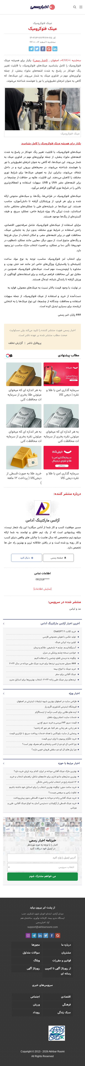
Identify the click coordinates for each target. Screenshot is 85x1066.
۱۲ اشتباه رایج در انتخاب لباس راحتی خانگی (56, 782)
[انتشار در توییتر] (36, 48)
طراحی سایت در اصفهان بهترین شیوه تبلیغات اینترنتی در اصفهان (47, 701)
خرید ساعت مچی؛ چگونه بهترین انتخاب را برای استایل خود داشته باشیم (43, 787)
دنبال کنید (25, 558)
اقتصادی (66, 997)
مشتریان (66, 953)
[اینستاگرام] (28, 935)
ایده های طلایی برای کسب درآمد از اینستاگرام (56, 712)
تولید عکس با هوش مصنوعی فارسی (59, 637)
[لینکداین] (40, 935)
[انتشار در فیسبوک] (42, 48)
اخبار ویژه (74, 693)
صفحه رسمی (57, 558)
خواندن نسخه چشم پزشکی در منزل (59, 653)
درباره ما (66, 945)
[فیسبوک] (51, 935)
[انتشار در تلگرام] (31, 48)
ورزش (36, 1005)
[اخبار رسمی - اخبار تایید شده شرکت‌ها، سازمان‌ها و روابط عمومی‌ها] (42, 7)
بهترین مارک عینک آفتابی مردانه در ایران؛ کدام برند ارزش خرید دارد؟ (45, 771)
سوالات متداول (31, 953)
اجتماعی (35, 997)
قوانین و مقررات (61, 960)
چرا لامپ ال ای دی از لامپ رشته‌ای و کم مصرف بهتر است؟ (49, 744)
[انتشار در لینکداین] (54, 48)
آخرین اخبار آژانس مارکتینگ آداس (60, 623)
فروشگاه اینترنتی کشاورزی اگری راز (61, 707)
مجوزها (36, 945)
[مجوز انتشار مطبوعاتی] (56, 1034)
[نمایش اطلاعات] (42, 589)
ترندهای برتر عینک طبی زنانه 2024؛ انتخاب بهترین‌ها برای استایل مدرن (42, 680)
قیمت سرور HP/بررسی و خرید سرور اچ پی (57, 723)
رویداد (36, 1012)
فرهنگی (66, 1005)
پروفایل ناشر (33, 343)
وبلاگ (36, 960)
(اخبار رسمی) (40, 60)
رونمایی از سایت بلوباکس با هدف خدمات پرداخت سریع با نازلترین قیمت (43, 733)
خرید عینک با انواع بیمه (65, 669)
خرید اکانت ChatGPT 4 (65, 631)
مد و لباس (75, 609)
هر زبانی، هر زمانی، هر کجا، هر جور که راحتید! (55, 728)
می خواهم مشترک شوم (42, 876)
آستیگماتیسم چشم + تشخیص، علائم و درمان (55, 648)
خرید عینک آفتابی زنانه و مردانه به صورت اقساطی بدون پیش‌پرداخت (45, 798)
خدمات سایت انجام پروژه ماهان (62, 717)
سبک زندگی (64, 1012)
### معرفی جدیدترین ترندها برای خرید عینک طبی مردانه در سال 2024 (42, 663)
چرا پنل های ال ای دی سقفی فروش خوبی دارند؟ (54, 749)
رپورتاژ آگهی (33, 968)
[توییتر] (45, 935)
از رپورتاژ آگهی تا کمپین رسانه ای (58, 971)
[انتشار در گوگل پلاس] (48, 48)
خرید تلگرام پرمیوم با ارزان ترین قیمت (59, 739)
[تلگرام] (34, 935)
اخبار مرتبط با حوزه (69, 763)
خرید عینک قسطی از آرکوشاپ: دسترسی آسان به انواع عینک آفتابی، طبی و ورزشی (42, 806)
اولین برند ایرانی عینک (65, 642)
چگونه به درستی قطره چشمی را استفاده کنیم (55, 658)
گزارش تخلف (16, 343)
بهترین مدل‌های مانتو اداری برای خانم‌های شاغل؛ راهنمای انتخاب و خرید (43, 777)
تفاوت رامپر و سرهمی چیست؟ (62, 792)
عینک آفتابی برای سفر (65, 674)
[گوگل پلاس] (57, 935)
